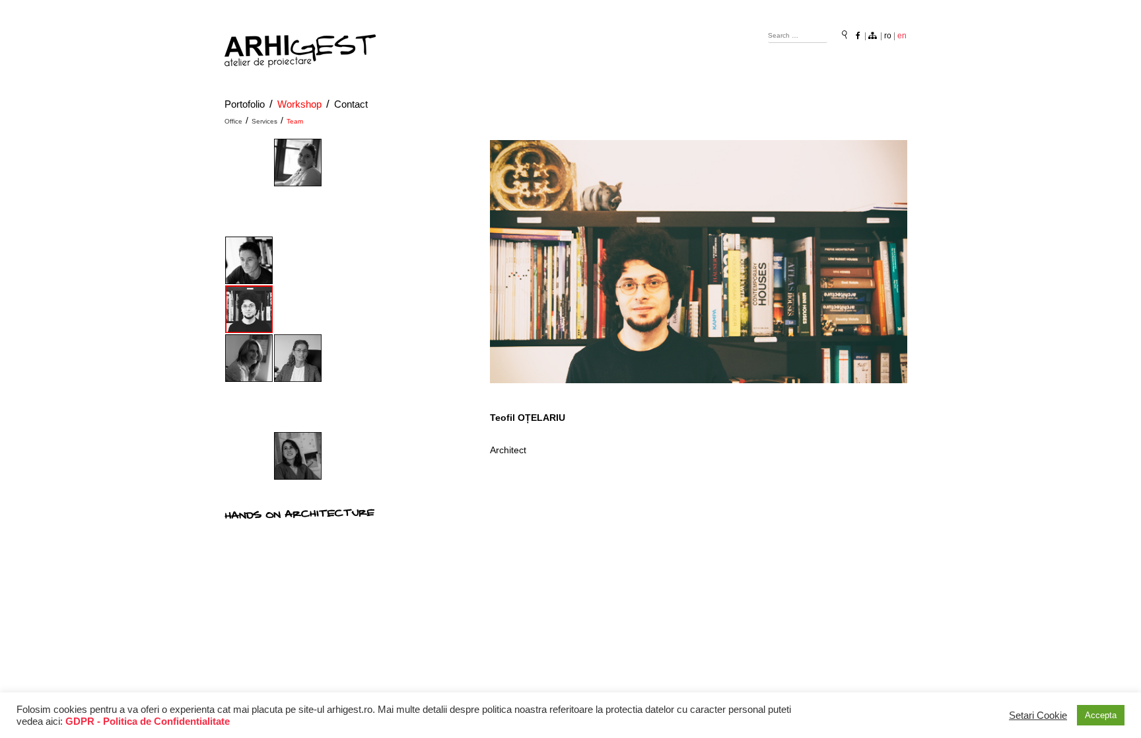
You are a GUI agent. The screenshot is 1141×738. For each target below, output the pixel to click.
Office (233, 121)
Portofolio (245, 104)
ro (887, 35)
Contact (351, 104)
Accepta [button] (1101, 715)
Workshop (299, 104)
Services (264, 121)
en (902, 35)
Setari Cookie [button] (1038, 715)
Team (295, 121)
